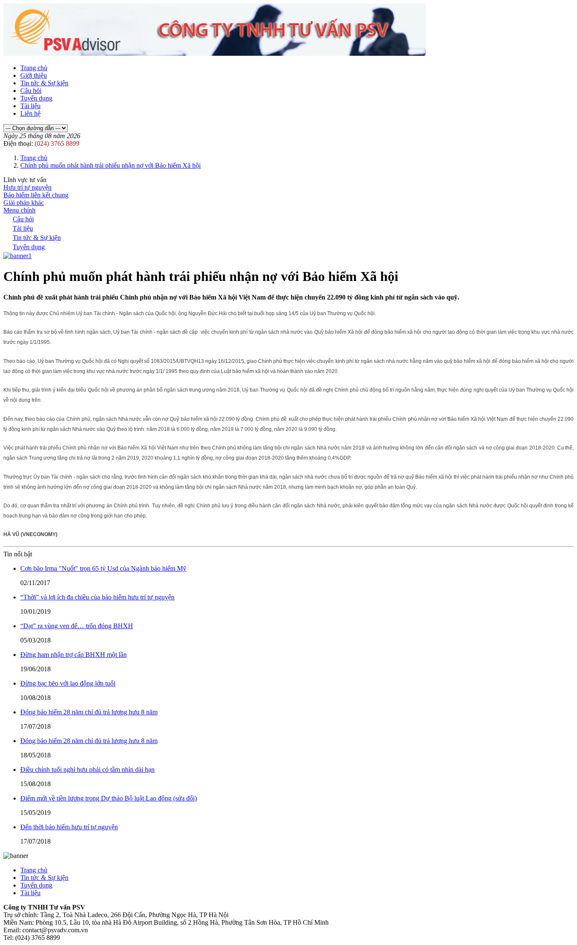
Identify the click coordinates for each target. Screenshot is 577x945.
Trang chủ (33, 67)
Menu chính (19, 210)
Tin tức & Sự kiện (44, 83)
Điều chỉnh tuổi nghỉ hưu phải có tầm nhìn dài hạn (87, 769)
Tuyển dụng (36, 98)
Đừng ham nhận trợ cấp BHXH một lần (73, 654)
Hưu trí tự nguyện (27, 187)
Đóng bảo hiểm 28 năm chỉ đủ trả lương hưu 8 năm (89, 712)
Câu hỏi (30, 90)
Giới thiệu (33, 75)
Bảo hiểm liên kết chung (35, 195)
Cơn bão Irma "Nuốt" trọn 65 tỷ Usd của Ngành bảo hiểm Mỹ (103, 568)
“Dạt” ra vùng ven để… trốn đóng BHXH (76, 625)
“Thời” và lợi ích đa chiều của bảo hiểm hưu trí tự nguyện (97, 597)
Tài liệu (30, 105)
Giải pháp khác (23, 202)
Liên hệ (30, 113)
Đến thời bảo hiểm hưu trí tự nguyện (69, 827)
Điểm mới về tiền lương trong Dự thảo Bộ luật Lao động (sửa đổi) (108, 798)
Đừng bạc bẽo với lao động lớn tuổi (67, 683)
